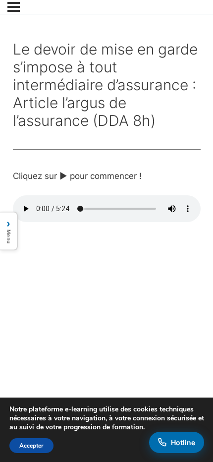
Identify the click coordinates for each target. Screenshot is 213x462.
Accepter (31, 446)
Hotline (183, 442)
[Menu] (13, 7)
